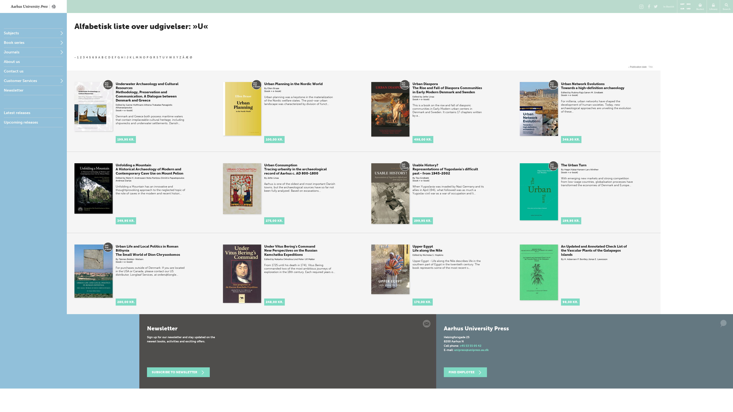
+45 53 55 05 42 (470, 346)
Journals (11, 52)
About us (12, 61)
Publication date (637, 67)
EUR (682, 9)
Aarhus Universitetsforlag (33, 6)
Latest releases (17, 112)
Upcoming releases (21, 122)
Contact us (13, 71)
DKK (689, 4)
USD (688, 9)
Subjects (11, 33)
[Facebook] (649, 6)
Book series (14, 42)
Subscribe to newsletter (174, 372)
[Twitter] (656, 6)
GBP (682, 4)
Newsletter (13, 90)
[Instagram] (641, 6)
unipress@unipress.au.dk (471, 350)
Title (650, 67)
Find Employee (462, 372)
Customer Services (20, 80)
